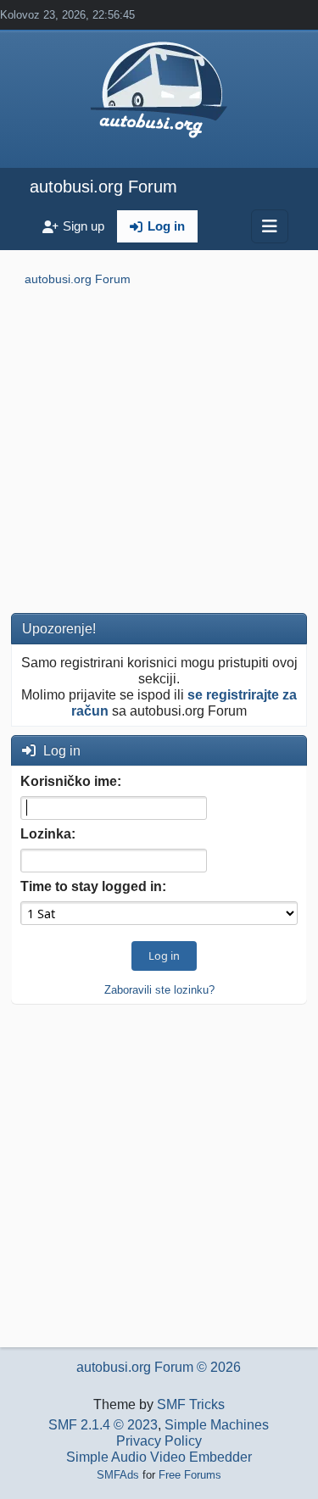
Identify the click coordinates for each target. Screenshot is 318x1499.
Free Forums (190, 1474)
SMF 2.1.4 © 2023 (103, 1425)
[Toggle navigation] (269, 226)
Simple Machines (217, 1425)
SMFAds (118, 1474)
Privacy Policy (159, 1441)
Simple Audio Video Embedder (159, 1457)
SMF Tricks (191, 1404)
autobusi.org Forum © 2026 (158, 1367)
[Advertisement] (159, 453)
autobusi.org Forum (103, 186)
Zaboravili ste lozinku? (159, 990)
